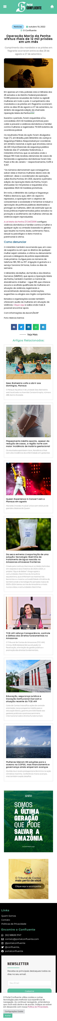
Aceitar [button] (8, 1015)
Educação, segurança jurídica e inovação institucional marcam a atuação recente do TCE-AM (24, 698)
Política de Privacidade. (38, 1007)
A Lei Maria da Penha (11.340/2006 (20, 221)
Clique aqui (19, 304)
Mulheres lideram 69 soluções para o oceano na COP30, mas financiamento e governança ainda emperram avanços (28, 764)
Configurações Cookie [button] (14, 1011)
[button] (14, 327)
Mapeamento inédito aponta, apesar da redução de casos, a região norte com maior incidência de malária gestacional (28, 443)
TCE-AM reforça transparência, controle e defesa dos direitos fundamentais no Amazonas (28, 635)
